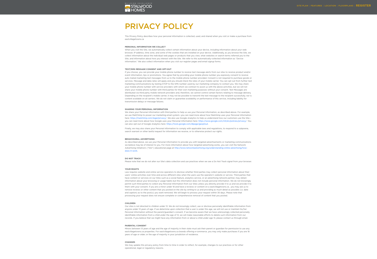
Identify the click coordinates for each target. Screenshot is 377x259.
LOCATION (330, 6)
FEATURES (316, 6)
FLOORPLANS (346, 6)
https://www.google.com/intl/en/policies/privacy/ (222, 121)
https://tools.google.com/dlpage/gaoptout (187, 124)
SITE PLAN (302, 6)
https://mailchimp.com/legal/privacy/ (148, 118)
